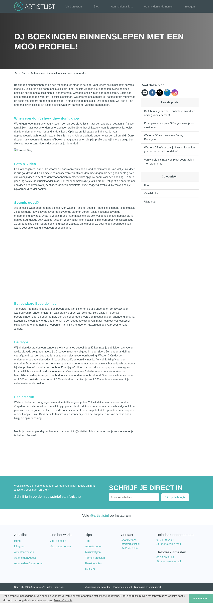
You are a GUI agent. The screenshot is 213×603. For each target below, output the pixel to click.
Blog (96, 6)
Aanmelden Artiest (25, 557)
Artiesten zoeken (24, 552)
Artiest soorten (93, 546)
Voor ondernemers (61, 546)
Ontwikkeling (151, 193)
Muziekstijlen (93, 552)
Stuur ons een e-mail (168, 544)
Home (17, 540)
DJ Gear (90, 569)
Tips (87, 540)
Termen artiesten (95, 557)
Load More (75, 452)
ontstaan (67, 96)
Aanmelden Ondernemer (28, 563)
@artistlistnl (99, 515)
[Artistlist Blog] (35, 6)
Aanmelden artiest (121, 6)
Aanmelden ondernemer (158, 6)
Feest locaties (93, 563)
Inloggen (190, 6)
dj (111, 123)
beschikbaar (90, 127)
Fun (146, 185)
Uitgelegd (150, 201)
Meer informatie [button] (63, 600)
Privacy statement (122, 587)
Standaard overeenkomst (147, 587)
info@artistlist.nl (130, 544)
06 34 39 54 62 (129, 548)
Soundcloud (30, 219)
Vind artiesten (74, 6)
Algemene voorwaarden (97, 587)
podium (67, 85)
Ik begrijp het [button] (200, 598)
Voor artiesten (58, 540)
